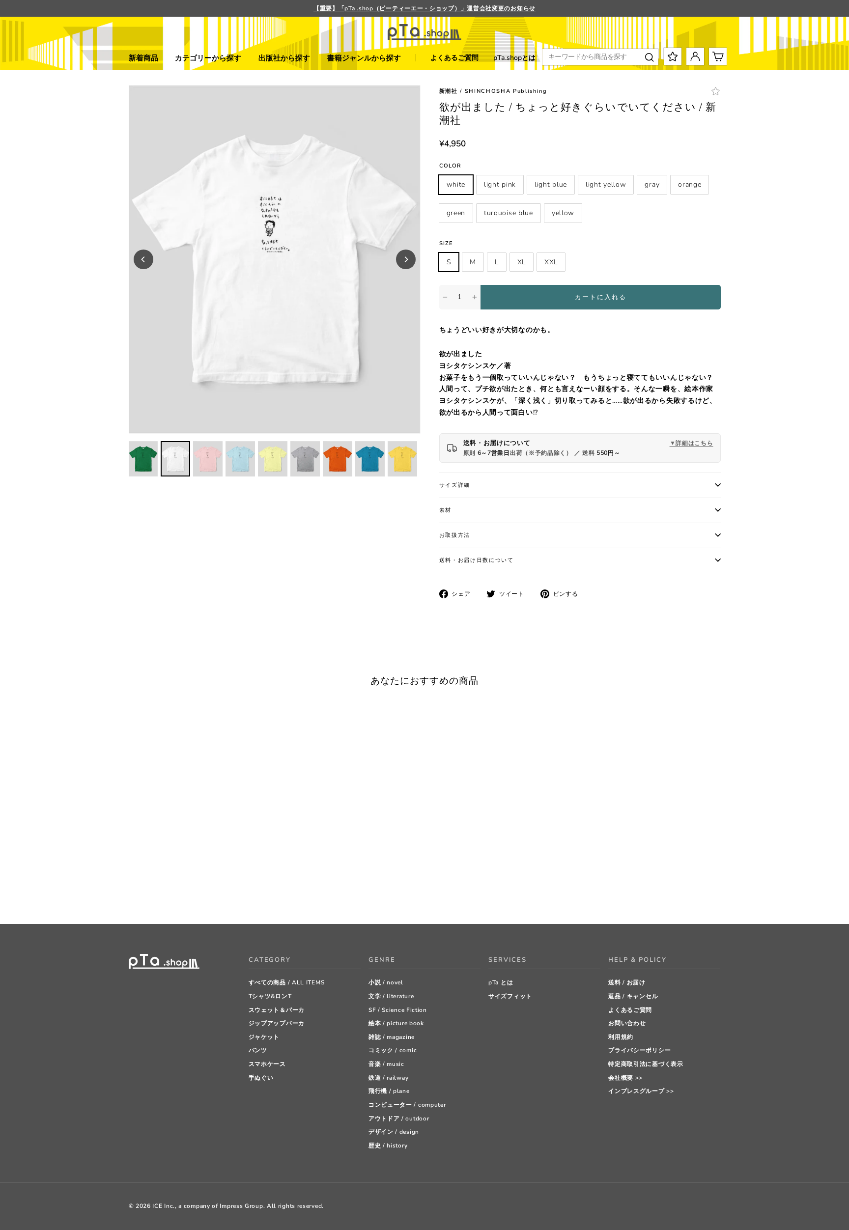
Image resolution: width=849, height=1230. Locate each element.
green (456, 213)
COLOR (450, 165)
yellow (563, 213)
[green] (207, 891)
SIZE (446, 243)
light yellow (606, 184)
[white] (133, 891)
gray (652, 184)
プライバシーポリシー (639, 1050)
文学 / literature (391, 996)
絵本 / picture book (396, 1023)
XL (521, 262)
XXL (551, 262)
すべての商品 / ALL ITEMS (287, 982)
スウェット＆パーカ (277, 1010)
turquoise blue (508, 213)
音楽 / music (386, 1064)
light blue (551, 184)
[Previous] (143, 259)
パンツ (258, 1050)
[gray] (182, 891)
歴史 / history (387, 1145)
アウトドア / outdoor (398, 1118)
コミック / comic (392, 1050)
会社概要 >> (625, 1078)
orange (689, 184)
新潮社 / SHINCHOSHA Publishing (493, 91)
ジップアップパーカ (277, 1023)
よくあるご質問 (454, 57)
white (456, 184)
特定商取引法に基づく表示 (645, 1064)
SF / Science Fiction (397, 1010)
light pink (500, 184)
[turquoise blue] (219, 891)
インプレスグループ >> (641, 1091)
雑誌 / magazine (391, 1037)
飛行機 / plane (389, 1091)
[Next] (406, 259)
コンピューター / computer (407, 1105)
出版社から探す (284, 58)
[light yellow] (170, 891)
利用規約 (620, 1037)
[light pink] (145, 891)
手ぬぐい (261, 1078)
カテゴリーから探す (208, 58)
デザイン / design (393, 1132)
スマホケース (267, 1064)
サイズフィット (510, 996)
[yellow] (231, 891)
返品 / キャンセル (633, 996)
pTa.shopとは (514, 57)
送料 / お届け (627, 982)
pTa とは (500, 982)
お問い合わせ (627, 1023)
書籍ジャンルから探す (364, 58)
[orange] (194, 891)
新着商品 (143, 58)
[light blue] (158, 891)
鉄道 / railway (388, 1078)
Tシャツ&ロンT (270, 996)
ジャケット (264, 1037)
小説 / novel (385, 982)
